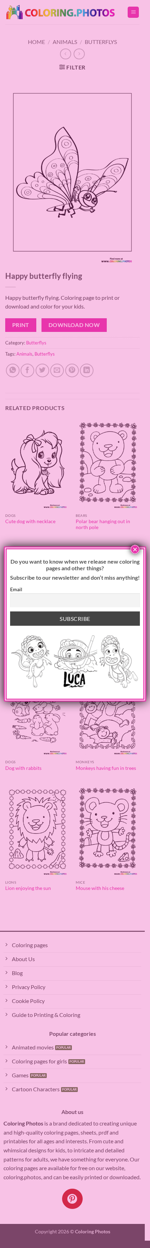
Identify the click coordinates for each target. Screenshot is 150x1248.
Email (16, 589)
